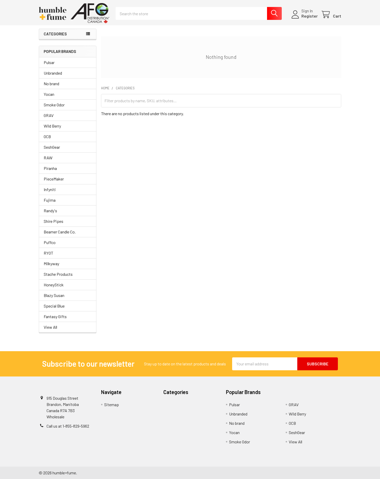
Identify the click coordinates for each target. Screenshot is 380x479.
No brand (51, 83)
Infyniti (50, 189)
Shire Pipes (53, 221)
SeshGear (52, 147)
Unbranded (53, 72)
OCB (47, 136)
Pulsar (49, 62)
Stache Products (58, 274)
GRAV (49, 115)
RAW (48, 157)
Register (309, 15)
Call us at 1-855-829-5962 (68, 425)
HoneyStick (54, 284)
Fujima (50, 200)
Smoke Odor (54, 104)
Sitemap (111, 404)
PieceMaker (54, 178)
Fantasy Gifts (55, 316)
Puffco (50, 242)
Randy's (50, 210)
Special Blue (54, 305)
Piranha (50, 168)
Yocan (49, 94)
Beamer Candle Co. (60, 231)
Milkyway (51, 263)
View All (50, 327)
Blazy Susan (54, 295)
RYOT (48, 252)
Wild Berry (52, 125)
